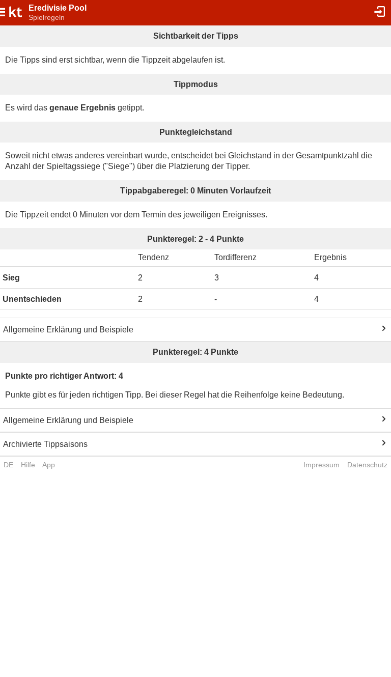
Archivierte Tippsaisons (45, 444)
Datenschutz (367, 465)
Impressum (321, 465)
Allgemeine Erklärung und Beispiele (68, 329)
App (48, 465)
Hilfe (28, 465)
